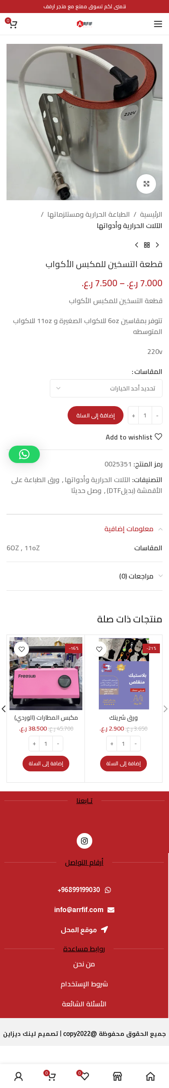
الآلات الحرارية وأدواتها (129, 225)
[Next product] (136, 245)
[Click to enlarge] (146, 184)
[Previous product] (157, 245)
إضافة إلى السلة (95, 415)
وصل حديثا (86, 490)
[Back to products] (147, 245)
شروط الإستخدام (84, 983)
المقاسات (148, 371)
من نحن (84, 963)
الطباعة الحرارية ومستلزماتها (88, 214)
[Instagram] (84, 841)
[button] (123, 763)
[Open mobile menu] (158, 24)
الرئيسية (151, 214)
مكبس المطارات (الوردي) (46, 717)
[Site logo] (84, 23)
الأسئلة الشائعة (84, 1003)
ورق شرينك (123, 717)
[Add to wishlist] (99, 649)
